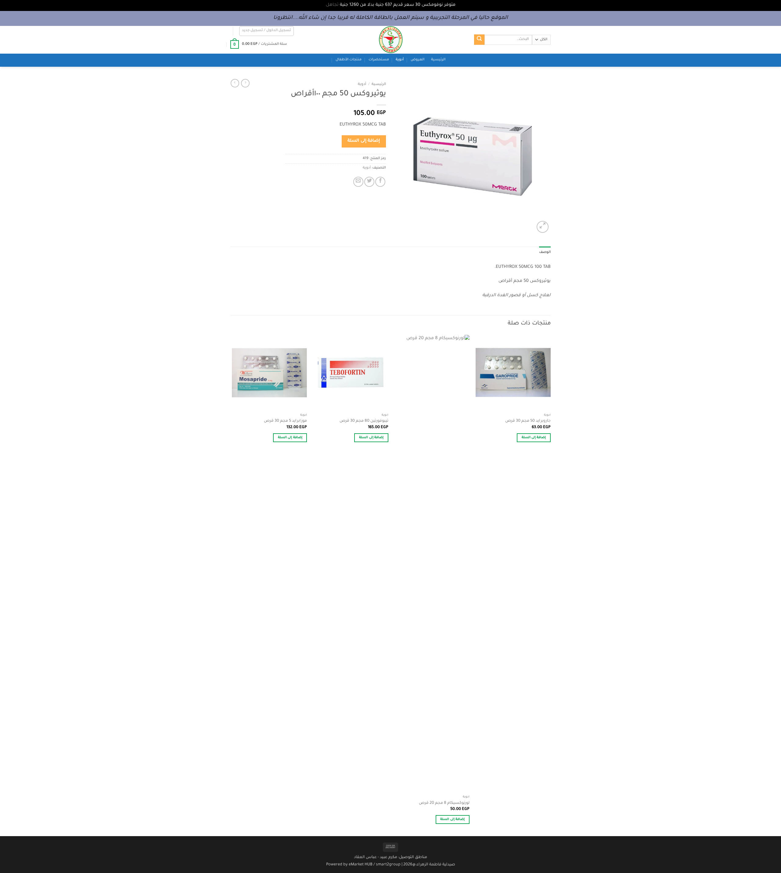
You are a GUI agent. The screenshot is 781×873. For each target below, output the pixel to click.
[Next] (232, 585)
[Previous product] (235, 83)
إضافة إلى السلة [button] (534, 437)
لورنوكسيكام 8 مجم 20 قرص (444, 803)
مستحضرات (379, 60)
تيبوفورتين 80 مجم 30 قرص (364, 421)
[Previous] (550, 585)
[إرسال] (479, 39)
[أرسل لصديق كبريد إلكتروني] (358, 182)
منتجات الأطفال (349, 60)
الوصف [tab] (545, 252)
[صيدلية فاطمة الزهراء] (390, 40)
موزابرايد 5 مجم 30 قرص (285, 421)
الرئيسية (438, 60)
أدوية (400, 60)
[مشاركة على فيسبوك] (380, 182)
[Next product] (245, 83)
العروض (417, 60)
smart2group (388, 865)
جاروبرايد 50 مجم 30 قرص (528, 421)
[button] (266, 31)
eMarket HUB (361, 865)
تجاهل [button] (332, 5)
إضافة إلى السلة (363, 141)
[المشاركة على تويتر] (369, 182)
